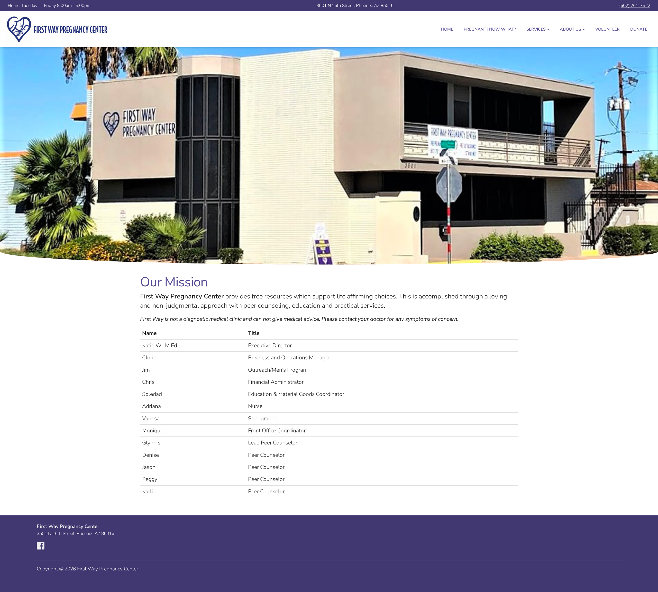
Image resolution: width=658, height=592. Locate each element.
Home (447, 29)
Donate (638, 29)
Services (536, 29)
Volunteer (607, 29)
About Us (571, 29)
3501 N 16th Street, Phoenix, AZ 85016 (355, 5)
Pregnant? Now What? (490, 29)
